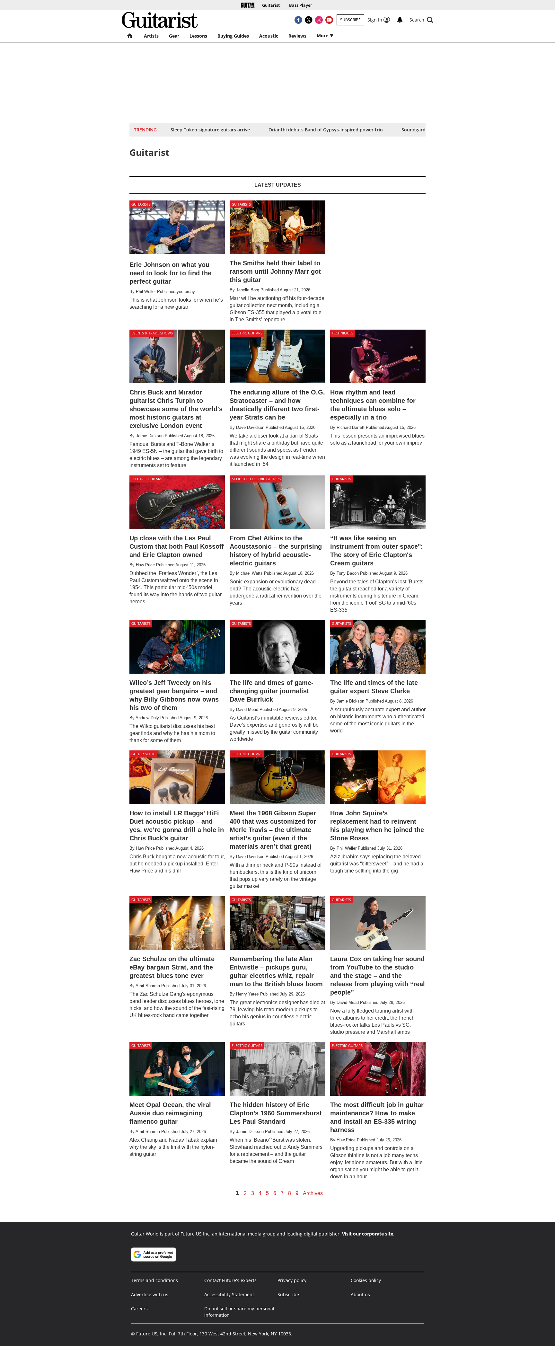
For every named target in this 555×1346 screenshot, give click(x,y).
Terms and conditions (154, 1280)
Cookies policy (366, 1280)
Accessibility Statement (229, 1294)
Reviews (297, 36)
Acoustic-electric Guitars (256, 478)
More (323, 35)
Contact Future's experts (230, 1280)
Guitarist (271, 5)
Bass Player (300, 5)
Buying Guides (233, 36)
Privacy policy (292, 1280)
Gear (174, 36)
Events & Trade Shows (152, 333)
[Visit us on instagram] (319, 20)
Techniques (342, 333)
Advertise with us (149, 1294)
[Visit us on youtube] (329, 20)
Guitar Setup (143, 753)
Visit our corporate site (367, 1234)
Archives (313, 1193)
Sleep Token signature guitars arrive (210, 130)
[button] (421, 20)
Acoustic (268, 36)
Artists (151, 36)
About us (360, 1294)
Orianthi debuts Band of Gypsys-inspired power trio (326, 130)
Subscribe (350, 19)
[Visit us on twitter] (309, 20)
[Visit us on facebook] (298, 20)
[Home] (248, 5)
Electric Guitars (247, 333)
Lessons (198, 36)
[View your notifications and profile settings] (399, 19)
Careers (139, 1309)
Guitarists (141, 204)
